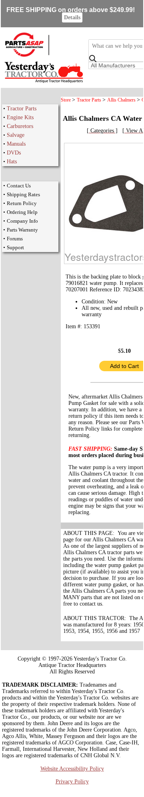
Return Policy (22, 203)
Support (15, 247)
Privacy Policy (72, 782)
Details (72, 17)
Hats (12, 162)
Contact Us (19, 186)
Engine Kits (20, 117)
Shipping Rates (23, 194)
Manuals (16, 144)
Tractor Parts (21, 109)
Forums (15, 239)
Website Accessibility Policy (72, 769)
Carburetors (20, 126)
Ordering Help (22, 212)
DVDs (14, 153)
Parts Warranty (22, 230)
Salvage (15, 135)
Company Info (22, 221)
